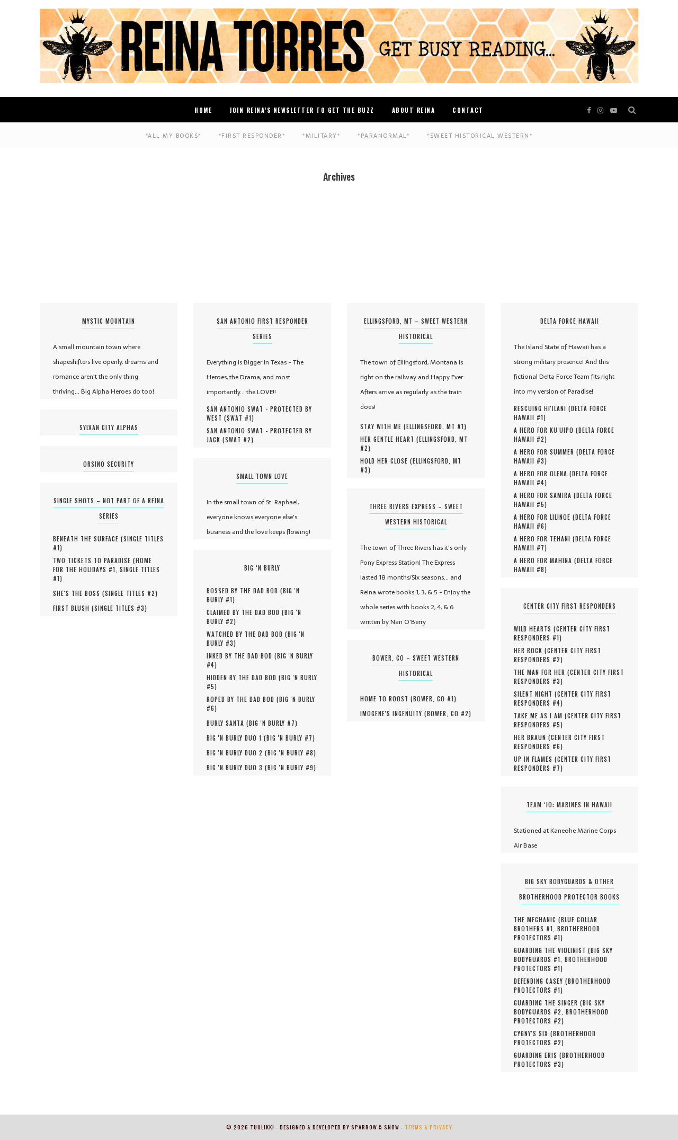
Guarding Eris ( (538, 1055)
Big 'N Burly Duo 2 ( (237, 753)
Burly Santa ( (228, 723)
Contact (468, 110)
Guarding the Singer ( (548, 1003)
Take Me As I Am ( (540, 715)
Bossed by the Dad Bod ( (245, 590)
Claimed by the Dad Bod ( (245, 612)
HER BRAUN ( (532, 737)
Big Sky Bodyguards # (559, 1007)
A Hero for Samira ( (545, 495)
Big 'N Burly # (272, 723)
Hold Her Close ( (386, 461)
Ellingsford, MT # (435, 426)
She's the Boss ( (79, 593)
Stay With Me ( (383, 426)
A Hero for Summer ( (546, 452)
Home (203, 110)
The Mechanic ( (537, 919)
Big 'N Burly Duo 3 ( (237, 767)
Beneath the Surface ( (88, 539)
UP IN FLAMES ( (535, 759)
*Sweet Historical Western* (479, 135)
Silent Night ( (535, 694)
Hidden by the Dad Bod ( (244, 677)
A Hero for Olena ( (543, 473)
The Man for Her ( (542, 672)
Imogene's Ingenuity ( (393, 713)
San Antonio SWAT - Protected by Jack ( (259, 435)
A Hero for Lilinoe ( (544, 517)
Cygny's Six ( (533, 1033)
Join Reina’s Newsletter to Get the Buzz (301, 110)
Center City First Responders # (562, 633)
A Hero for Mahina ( (545, 560)
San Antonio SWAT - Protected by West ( (259, 413)
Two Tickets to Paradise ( (94, 560)
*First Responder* (252, 135)
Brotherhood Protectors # (557, 933)
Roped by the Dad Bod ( (243, 699)
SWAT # (239, 418)
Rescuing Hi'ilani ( (542, 408)
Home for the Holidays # (102, 565)
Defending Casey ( (541, 981)
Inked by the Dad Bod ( (242, 656)
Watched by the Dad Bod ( (247, 634)
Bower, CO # (433, 698)
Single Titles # (130, 593)
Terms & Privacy (428, 1127)
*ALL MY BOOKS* (173, 135)
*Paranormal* (383, 135)
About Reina (413, 110)
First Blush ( (73, 608)
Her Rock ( (530, 650)
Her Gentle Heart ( (389, 439)
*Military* (321, 135)
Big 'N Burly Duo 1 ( (236, 738)
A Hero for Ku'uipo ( (546, 430)
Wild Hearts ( (535, 629)
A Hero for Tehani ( (544, 539)
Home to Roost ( (386, 698)
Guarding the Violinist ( (552, 950)
